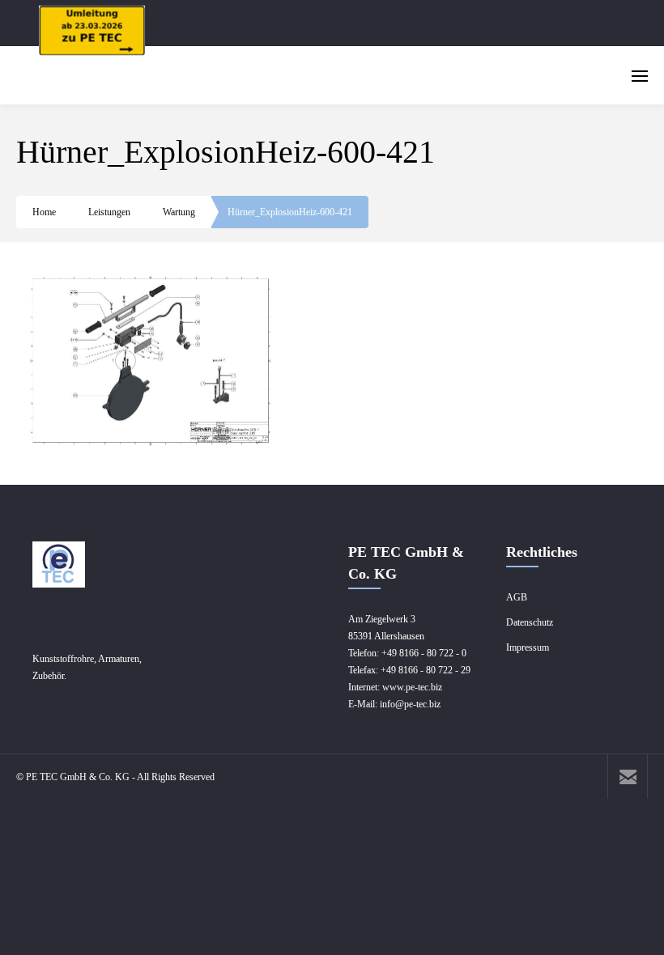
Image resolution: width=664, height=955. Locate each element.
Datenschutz (529, 622)
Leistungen (109, 212)
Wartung (179, 212)
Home (44, 212)
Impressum (527, 647)
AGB (516, 597)
